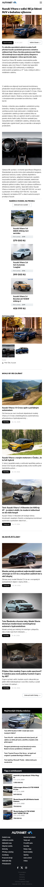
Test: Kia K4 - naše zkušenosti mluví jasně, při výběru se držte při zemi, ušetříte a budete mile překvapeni (21, 740)
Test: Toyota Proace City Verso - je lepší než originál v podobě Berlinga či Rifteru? (20, 754)
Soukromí (22, 879)
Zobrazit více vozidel (21, 205)
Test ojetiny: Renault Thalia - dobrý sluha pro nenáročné (20, 761)
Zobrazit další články (31, 695)
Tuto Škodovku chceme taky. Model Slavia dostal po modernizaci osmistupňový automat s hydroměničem (21, 623)
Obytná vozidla (7, 846)
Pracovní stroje (7, 858)
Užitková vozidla (7, 840)
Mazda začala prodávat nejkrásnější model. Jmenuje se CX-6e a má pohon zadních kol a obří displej (22, 573)
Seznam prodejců (29, 837)
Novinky (6, 422)
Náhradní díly (6, 861)
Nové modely (7, 43)
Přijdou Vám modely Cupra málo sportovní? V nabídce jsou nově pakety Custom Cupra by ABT (22, 673)
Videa (26, 861)
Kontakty (22, 877)
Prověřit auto (28, 843)
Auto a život (28, 858)
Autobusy (5, 855)
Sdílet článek (34, 42)
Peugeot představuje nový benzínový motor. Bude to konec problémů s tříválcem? (20, 748)
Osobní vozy (6, 837)
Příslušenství (6, 864)
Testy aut (6, 524)
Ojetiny (26, 855)
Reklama (22, 874)
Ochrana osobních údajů (22, 881)
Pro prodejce (22, 872)
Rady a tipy (27, 849)
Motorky (5, 849)
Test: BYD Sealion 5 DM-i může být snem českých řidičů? (23, 724)
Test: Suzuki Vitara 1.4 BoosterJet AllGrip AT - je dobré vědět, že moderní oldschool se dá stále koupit (21, 510)
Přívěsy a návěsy (8, 852)
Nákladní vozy (7, 843)
